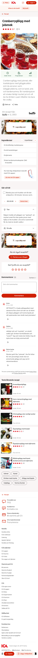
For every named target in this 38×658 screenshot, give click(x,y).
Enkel (30, 75)
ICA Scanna (5, 554)
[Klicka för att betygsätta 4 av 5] (22, 269)
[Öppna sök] (23, 2)
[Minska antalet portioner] (22, 140)
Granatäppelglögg (19, 384)
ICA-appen (5, 551)
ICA (3, 583)
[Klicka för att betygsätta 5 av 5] (25, 269)
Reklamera (5, 627)
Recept (6, 14)
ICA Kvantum (5, 597)
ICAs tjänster (6, 548)
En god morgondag (7, 619)
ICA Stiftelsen (6, 616)
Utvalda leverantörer (8, 603)
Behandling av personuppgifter (11, 635)
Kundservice (6, 624)
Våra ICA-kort (6, 578)
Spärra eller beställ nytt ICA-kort (11, 633)
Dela (16, 104)
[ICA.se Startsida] (14, 3)
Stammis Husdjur (7, 573)
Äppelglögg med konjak (21, 429)
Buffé (4, 114)
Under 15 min (7, 75)
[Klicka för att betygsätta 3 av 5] (19, 269)
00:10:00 (10, 201)
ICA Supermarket (7, 595)
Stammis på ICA (7, 564)
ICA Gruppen (5, 589)
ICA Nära (4, 592)
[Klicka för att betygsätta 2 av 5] (15, 269)
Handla (4, 529)
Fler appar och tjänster (8, 559)
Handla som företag (8, 543)
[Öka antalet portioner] (35, 140)
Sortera (31, 278)
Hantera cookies (6, 638)
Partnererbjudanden (8, 575)
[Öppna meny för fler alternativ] (10, 388)
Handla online (6, 532)
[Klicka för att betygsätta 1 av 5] (12, 269)
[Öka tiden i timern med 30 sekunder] (15, 201)
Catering (4, 537)
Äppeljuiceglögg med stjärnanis (24, 444)
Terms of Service (18, 373)
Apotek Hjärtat (6, 540)
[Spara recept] (10, 385)
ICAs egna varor (6, 586)
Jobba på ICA (5, 608)
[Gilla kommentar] (7, 319)
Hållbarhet (5, 613)
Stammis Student (7, 570)
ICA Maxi (4, 600)
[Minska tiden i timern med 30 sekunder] (4, 201)
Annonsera (5, 605)
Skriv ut (7, 104)
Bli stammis (5, 567)
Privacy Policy (32, 371)
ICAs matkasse (6, 535)
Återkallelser (5, 630)
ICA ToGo (4, 556)
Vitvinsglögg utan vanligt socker (24, 414)
